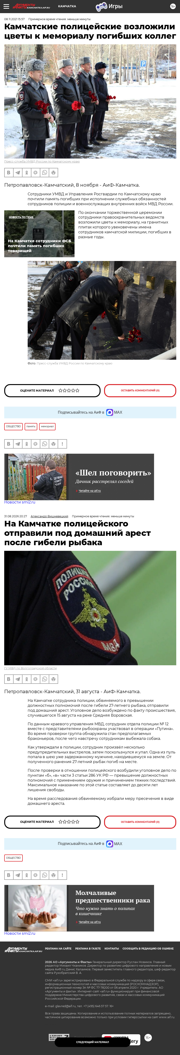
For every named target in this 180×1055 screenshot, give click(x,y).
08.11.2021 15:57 (14, 19)
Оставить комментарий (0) (140, 390)
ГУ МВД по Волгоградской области (30, 668)
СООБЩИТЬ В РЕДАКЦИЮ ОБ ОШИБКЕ (148, 948)
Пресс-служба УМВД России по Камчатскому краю (42, 161)
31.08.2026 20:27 (15, 516)
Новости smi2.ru (19, 502)
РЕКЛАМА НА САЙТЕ (58, 948)
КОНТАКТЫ (112, 948)
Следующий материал (92, 1042)
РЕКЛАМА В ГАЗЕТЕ (88, 948)
